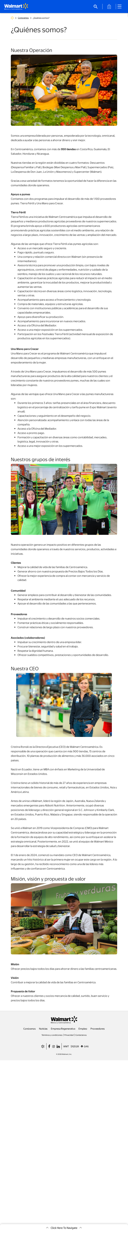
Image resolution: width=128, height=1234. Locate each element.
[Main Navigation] (120, 7)
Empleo (82, 1028)
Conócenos (29, 1028)
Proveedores (97, 1028)
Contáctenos (81, 1035)
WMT (66, 1046)
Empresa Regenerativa (63, 1028)
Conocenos (23, 17)
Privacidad (69, 1035)
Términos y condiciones (52, 1035)
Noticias (43, 1028)
